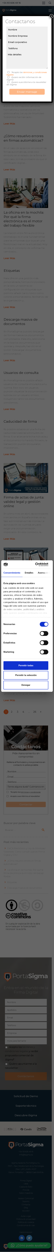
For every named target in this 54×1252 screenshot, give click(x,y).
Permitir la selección (26, 675)
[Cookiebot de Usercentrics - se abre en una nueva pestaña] (36, 564)
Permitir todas (25, 665)
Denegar (25, 685)
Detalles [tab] (29, 572)
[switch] (44, 633)
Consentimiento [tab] (11, 572)
